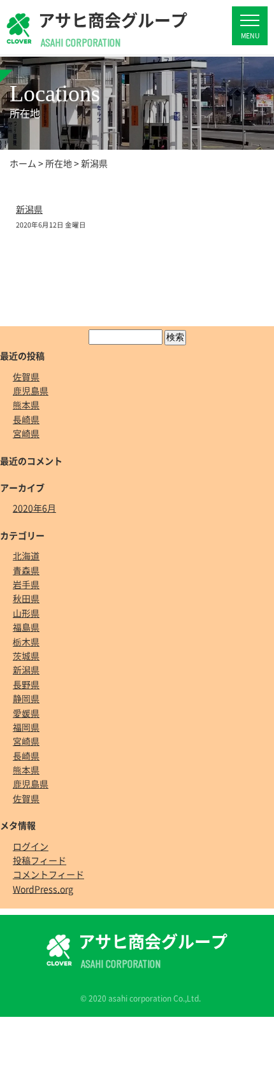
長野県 (26, 684)
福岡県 (26, 727)
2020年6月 (34, 507)
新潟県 (29, 209)
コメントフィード (48, 874)
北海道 (26, 555)
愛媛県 (26, 713)
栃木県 (26, 641)
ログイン (30, 846)
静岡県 (26, 698)
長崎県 (26, 419)
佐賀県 (26, 376)
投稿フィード (39, 860)
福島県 (26, 627)
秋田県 (26, 598)
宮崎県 (26, 433)
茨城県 (26, 655)
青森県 (26, 570)
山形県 (26, 613)
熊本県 (26, 404)
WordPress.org (43, 888)
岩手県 (26, 584)
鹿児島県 (30, 390)
